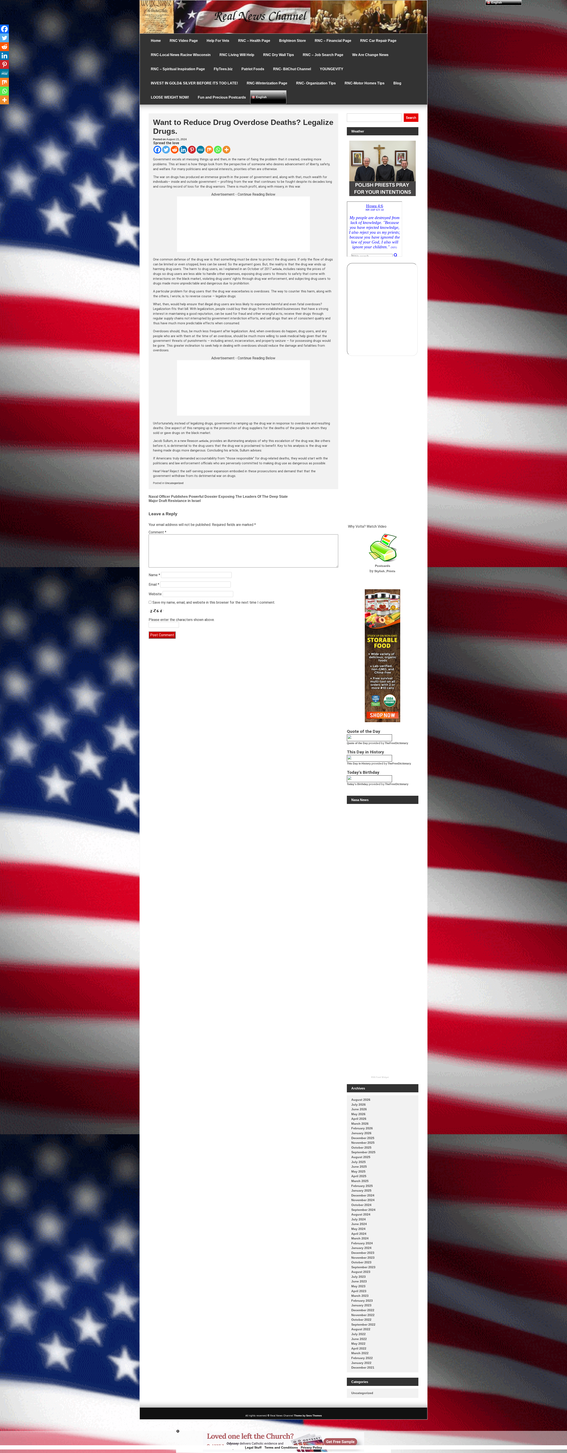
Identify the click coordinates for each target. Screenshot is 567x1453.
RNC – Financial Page (333, 41)
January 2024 (361, 1248)
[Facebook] (157, 150)
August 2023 (360, 1272)
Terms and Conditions (281, 1447)
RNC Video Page (184, 41)
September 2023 (363, 1267)
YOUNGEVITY (331, 69)
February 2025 (362, 1186)
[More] (226, 150)
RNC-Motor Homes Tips (364, 83)
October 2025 (361, 1147)
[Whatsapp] (218, 150)
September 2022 (363, 1324)
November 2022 (363, 1315)
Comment (157, 532)
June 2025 (359, 1166)
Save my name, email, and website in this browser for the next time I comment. (213, 602)
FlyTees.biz (223, 69)
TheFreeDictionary (396, 743)
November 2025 (363, 1142)
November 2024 (363, 1200)
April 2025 (358, 1176)
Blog (397, 83)
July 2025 (358, 1162)
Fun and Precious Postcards (222, 97)
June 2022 (359, 1339)
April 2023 (358, 1291)
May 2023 (358, 1286)
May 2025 (358, 1171)
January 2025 (361, 1190)
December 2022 (362, 1310)
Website (155, 594)
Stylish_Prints (384, 571)
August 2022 (360, 1329)
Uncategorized (174, 483)
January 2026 (361, 1133)
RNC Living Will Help (236, 55)
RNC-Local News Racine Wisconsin (181, 55)
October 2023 (361, 1262)
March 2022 (360, 1353)
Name (154, 575)
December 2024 (362, 1195)
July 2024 (358, 1219)
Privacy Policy (311, 1447)
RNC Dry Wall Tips (278, 55)
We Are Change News (370, 55)
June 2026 (359, 1109)
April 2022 (358, 1348)
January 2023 (361, 1305)
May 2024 (358, 1229)
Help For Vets (218, 41)
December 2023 (362, 1253)
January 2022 (361, 1363)
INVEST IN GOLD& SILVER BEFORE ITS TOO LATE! (194, 83)
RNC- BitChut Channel (292, 69)
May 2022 (358, 1343)
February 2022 (362, 1358)
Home (156, 41)
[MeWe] (200, 150)
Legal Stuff (253, 1447)
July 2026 (358, 1104)
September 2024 (363, 1210)
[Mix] (209, 150)
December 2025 (362, 1138)
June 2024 (359, 1224)
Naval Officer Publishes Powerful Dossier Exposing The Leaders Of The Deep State (218, 496)
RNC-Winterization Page (267, 83)
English (261, 97)
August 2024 (360, 1214)
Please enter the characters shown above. (182, 620)
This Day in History (359, 763)
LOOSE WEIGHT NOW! (170, 97)
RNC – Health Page (254, 41)
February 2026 (362, 1128)
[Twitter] (166, 150)
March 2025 (360, 1181)
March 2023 (360, 1295)
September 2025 (363, 1152)
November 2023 (363, 1257)
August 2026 (360, 1099)
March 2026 (360, 1123)
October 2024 (361, 1205)
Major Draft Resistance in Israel (175, 501)
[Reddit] (175, 150)
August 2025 (360, 1157)
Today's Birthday (357, 784)
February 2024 (362, 1243)
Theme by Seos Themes (308, 1415)
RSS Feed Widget (380, 1077)
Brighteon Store (292, 41)
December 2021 (362, 1367)
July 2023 (358, 1276)
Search (411, 118)
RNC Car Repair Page (378, 41)
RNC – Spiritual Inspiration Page (178, 69)
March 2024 (360, 1238)
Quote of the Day (357, 743)
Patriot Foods (252, 69)
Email (154, 584)
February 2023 (362, 1300)
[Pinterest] (192, 150)
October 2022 (361, 1319)
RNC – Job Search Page (323, 55)
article (277, 269)
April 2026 (358, 1118)
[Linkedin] (183, 150)
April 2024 (358, 1233)
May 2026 (358, 1114)
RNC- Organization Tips (316, 83)
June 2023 (359, 1281)
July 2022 (358, 1334)
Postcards (382, 566)
